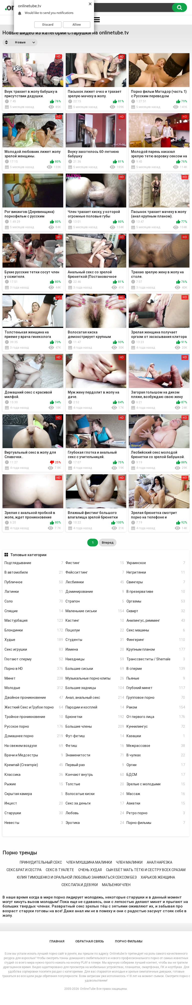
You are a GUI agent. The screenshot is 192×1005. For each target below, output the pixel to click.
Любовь (95, 813)
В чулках (155, 755)
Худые (33, 640)
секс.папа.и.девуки (80, 885)
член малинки (129, 862)
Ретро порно (155, 813)
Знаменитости (95, 755)
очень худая (90, 870)
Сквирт (155, 611)
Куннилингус (155, 726)
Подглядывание (33, 563)
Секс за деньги (95, 803)
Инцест (33, 803)
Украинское (155, 563)
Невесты (33, 823)
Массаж (155, 794)
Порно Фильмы (128, 941)
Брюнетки (95, 717)
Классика (33, 775)
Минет (33, 678)
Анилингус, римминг (155, 620)
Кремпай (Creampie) (33, 765)
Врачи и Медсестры (33, 755)
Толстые (95, 784)
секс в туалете (60, 870)
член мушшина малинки (89, 862)
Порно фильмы (155, 823)
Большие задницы (95, 688)
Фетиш (95, 746)
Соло (33, 601)
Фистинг (95, 563)
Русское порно (33, 726)
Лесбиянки (95, 582)
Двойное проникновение (33, 698)
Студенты (95, 640)
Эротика (95, 823)
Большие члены (95, 726)
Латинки (33, 592)
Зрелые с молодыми (155, 784)
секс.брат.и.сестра (24, 870)
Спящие (33, 611)
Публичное (33, 582)
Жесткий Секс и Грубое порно (33, 707)
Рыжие (33, 784)
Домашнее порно (33, 736)
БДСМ (155, 775)
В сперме (155, 669)
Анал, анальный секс (95, 698)
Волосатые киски (95, 794)
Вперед (108, 542)
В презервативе (155, 592)
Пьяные (155, 678)
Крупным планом (155, 649)
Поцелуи (95, 630)
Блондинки (33, 630)
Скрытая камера (33, 794)
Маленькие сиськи (95, 611)
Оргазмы (155, 601)
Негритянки (155, 572)
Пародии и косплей (95, 707)
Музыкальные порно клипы (95, 678)
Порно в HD (33, 669)
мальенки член (116, 885)
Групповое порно (155, 698)
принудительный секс (41, 862)
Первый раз (95, 765)
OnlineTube (88, 989)
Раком (155, 707)
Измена (95, 649)
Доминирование (95, 592)
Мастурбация (33, 620)
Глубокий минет (155, 688)
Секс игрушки (33, 649)
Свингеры (155, 582)
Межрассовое (155, 746)
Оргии (155, 765)
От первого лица (155, 717)
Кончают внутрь (95, 775)
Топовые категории (28, 555)
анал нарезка (159, 862)
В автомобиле (33, 572)
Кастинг (95, 620)
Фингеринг (155, 640)
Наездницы (95, 659)
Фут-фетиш (95, 736)
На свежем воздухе (33, 746)
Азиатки (155, 803)
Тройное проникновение (33, 717)
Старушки (33, 813)
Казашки (155, 736)
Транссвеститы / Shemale (155, 659)
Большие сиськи (95, 669)
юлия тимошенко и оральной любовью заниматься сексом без (77, 877)
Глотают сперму (33, 659)
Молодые (33, 688)
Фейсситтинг (95, 572)
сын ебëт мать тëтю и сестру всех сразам (146, 870)
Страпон (95, 601)
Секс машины (155, 630)
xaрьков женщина (158, 877)
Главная (57, 941)
